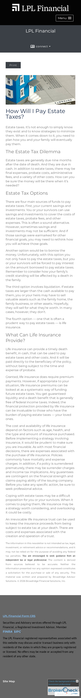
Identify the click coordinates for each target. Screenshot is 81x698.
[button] (64, 18)
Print (13, 65)
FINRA (8, 631)
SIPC (17, 631)
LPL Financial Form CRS (19, 616)
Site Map (9, 681)
